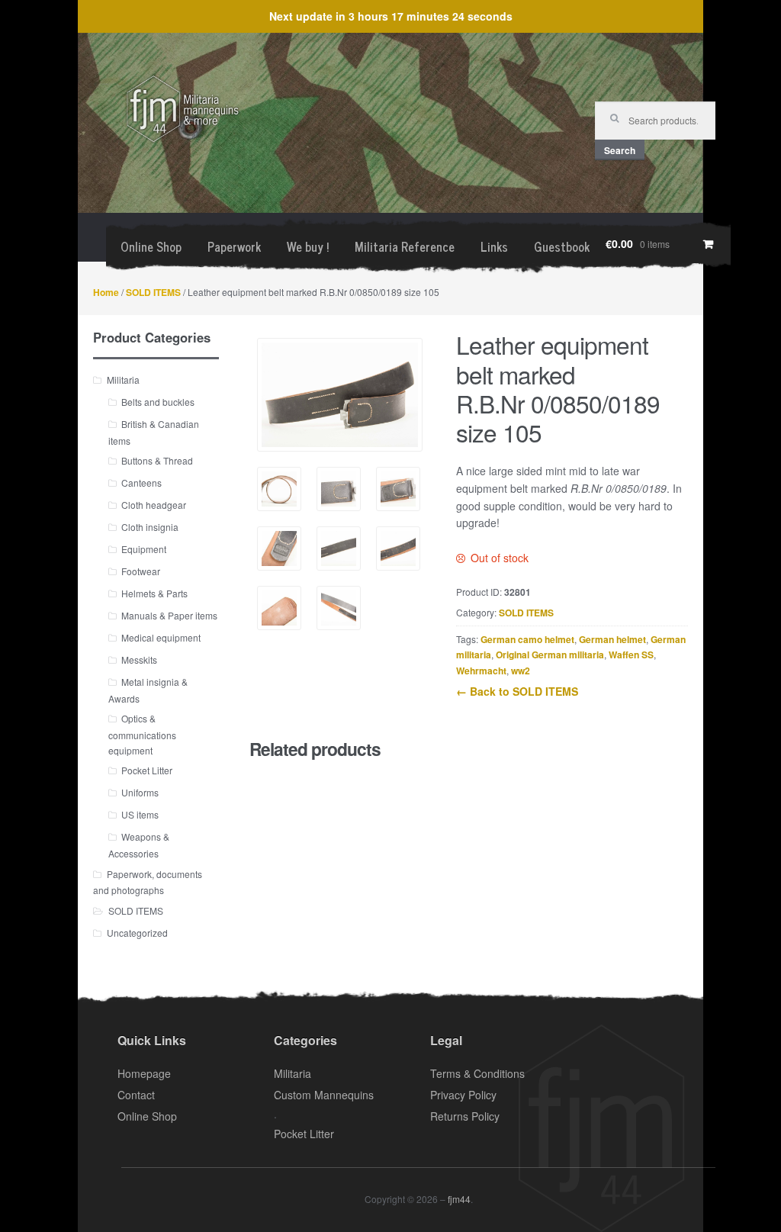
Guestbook (562, 246)
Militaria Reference (405, 246)
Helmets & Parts (154, 593)
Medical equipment (161, 637)
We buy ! (308, 246)
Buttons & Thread (157, 460)
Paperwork (234, 246)
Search (619, 150)
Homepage (144, 1073)
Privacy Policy (463, 1094)
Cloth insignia (149, 526)
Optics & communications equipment (142, 734)
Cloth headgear (153, 504)
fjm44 (459, 1198)
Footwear (140, 571)
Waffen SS (631, 654)
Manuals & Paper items (169, 615)
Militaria (123, 379)
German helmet (612, 639)
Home (106, 292)
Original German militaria (550, 654)
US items (140, 814)
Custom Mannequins (324, 1094)
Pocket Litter (146, 770)
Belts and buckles (157, 401)
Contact (136, 1094)
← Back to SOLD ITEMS (517, 691)
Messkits (139, 659)
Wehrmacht (481, 670)
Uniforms (140, 792)
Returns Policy (465, 1116)
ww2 (520, 670)
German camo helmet (527, 639)
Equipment (143, 548)
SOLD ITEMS (153, 292)
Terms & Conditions (477, 1073)
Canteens (141, 482)
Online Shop (151, 246)
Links (494, 246)
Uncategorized (137, 932)
